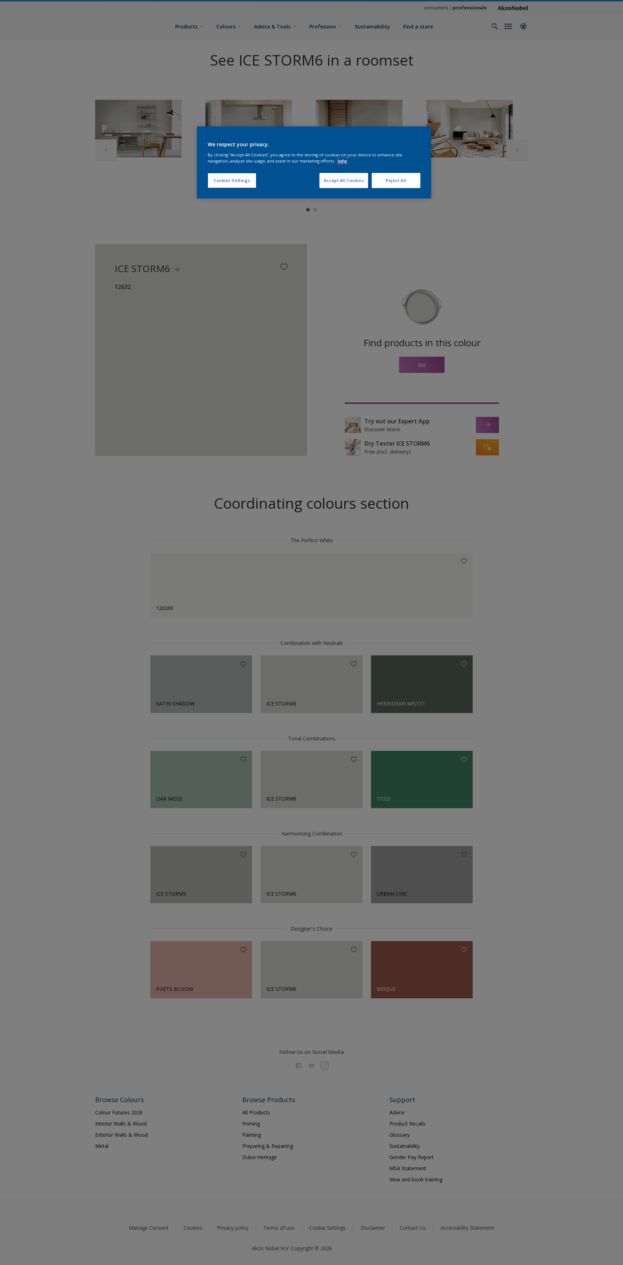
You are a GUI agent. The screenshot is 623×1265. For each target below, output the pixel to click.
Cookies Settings (232, 180)
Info (342, 161)
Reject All (396, 180)
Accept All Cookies (344, 180)
